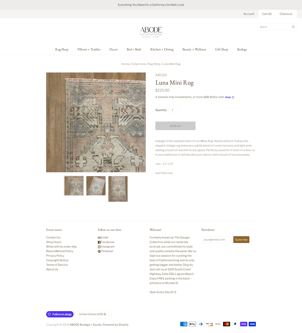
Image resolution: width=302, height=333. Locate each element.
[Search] (293, 26)
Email (104, 237)
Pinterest (107, 251)
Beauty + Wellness (194, 49)
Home (125, 64)
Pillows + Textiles (88, 49)
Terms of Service (57, 264)
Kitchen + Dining (161, 49)
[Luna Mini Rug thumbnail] (74, 186)
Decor (113, 49)
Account (248, 14)
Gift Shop (221, 49)
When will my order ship (61, 246)
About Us (52, 269)
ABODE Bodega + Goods (86, 324)
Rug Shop (61, 49)
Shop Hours (53, 242)
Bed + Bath (134, 49)
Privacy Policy (55, 255)
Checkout (286, 14)
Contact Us (53, 237)
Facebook (107, 242)
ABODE (161, 75)
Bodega (242, 49)
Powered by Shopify (115, 324)
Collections (138, 64)
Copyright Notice (57, 260)
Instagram (107, 246)
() (267, 14)
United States (92, 314)
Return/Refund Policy (59, 251)
